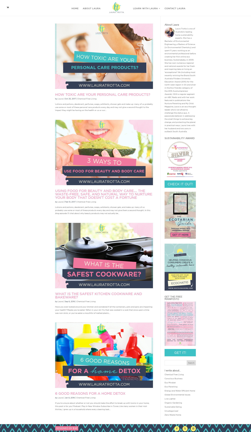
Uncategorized (171, 411)
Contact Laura (175, 8)
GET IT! (180, 353)
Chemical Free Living (86, 99)
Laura (60, 99)
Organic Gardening (173, 403)
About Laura (92, 8)
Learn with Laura (145, 8)
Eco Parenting (171, 387)
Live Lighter (170, 399)
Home (75, 8)
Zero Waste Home (173, 415)
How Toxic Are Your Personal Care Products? (102, 94)
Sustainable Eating (173, 407)
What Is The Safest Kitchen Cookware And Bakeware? (98, 295)
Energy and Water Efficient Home (180, 391)
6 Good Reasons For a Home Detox (90, 393)
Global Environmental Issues (177, 395)
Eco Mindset (170, 382)
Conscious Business (173, 378)
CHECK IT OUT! (180, 184)
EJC (75, 428)
